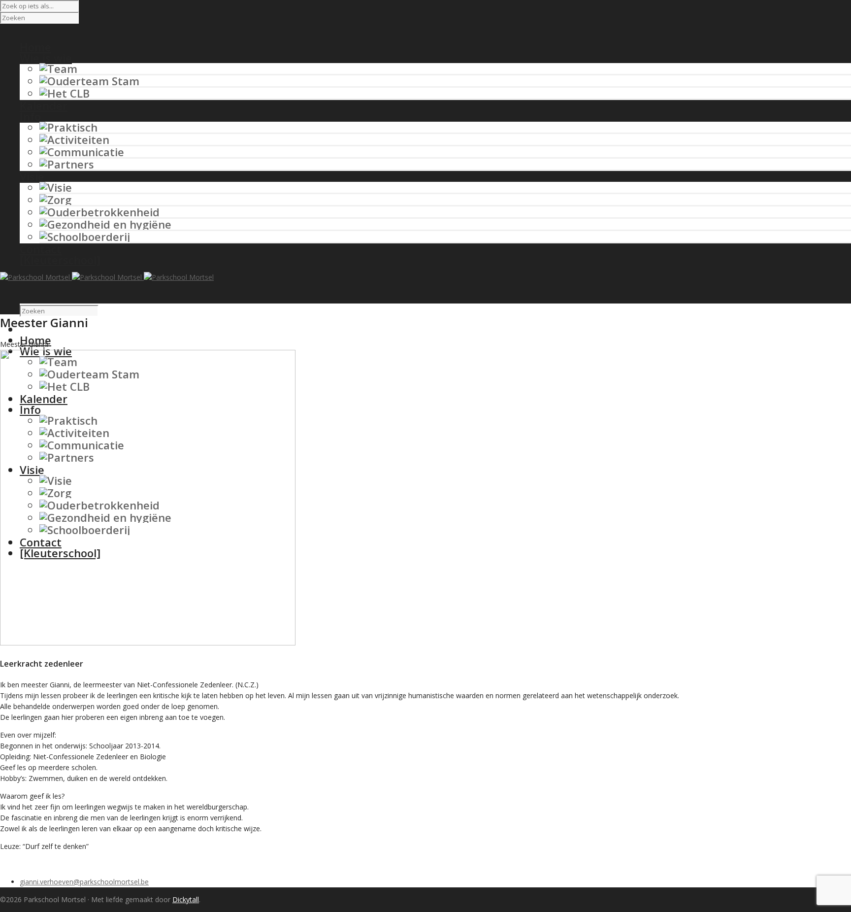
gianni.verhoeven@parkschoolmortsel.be (84, 881)
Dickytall (185, 899)
